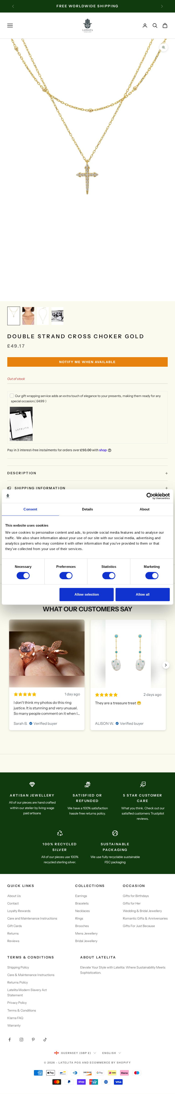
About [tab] (145, 509)
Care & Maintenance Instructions (30, 975)
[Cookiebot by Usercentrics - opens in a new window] (150, 496)
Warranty (14, 1025)
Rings (79, 918)
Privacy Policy (17, 1003)
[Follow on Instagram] (21, 1039)
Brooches (82, 926)
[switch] (65, 575)
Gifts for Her (132, 903)
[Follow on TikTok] (45, 1039)
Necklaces (82, 911)
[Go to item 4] (57, 316)
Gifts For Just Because (139, 926)
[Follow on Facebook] (9, 1039)
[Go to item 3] (42, 316)
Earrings (81, 896)
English (109, 1053)
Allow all (142, 594)
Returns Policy (17, 982)
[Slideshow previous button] (9, 665)
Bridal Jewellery (86, 941)
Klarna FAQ (15, 1018)
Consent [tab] (30, 509)
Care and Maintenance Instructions (32, 918)
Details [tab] (87, 509)
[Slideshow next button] (166, 665)
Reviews (13, 941)
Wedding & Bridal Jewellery (142, 911)
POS (78, 1062)
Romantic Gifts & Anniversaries (145, 918)
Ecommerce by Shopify (110, 1062)
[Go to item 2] (28, 316)
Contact (13, 903)
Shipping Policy (18, 967)
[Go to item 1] (13, 316)
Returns (13, 933)
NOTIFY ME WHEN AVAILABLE (87, 362)
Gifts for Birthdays (136, 896)
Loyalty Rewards (19, 911)
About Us (14, 896)
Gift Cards (14, 926)
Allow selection (87, 594)
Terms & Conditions (21, 1010)
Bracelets (82, 903)
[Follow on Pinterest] (33, 1039)
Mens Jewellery (86, 933)
